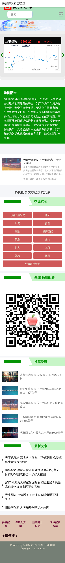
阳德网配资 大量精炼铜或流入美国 (27, 507)
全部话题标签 (32, 263)
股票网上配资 (37, 524)
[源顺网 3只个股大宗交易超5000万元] (10, 432)
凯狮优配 (48, 231)
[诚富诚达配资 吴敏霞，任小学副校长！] (10, 376)
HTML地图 (49, 545)
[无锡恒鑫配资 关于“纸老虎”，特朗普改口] (10, 404)
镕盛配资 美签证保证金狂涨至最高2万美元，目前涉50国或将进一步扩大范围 (33, 472)
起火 (47, 239)
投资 (17, 223)
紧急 (17, 255)
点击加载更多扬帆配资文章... (32, 192)
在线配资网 (21, 524)
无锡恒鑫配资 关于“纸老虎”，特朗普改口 (42, 161)
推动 (47, 223)
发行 (47, 247)
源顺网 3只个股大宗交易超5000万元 (41, 432)
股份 (47, 255)
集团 (47, 215)
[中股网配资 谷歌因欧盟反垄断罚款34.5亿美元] (10, 418)
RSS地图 (38, 545)
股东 (17, 239)
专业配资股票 (55, 524)
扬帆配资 (6, 524)
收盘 (17, 247)
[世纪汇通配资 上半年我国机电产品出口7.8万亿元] (10, 390)
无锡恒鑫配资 (17, 215)
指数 (17, 231)
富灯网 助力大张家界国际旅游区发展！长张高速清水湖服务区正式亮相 (33, 484)
